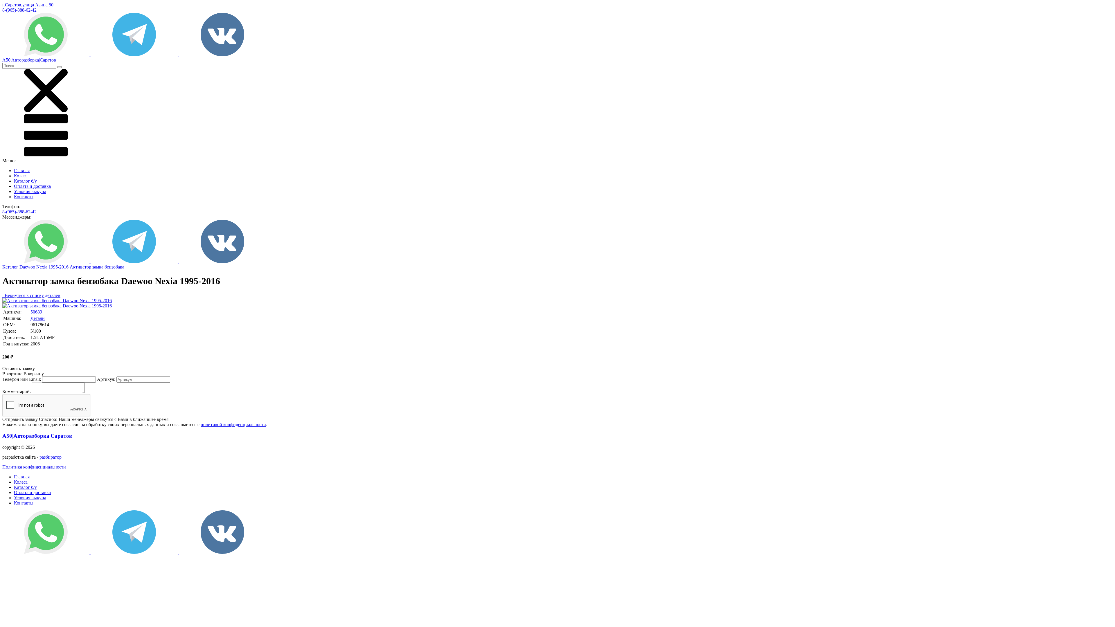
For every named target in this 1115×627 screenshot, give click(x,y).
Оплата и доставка (32, 186)
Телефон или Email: (21, 379)
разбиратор (50, 457)
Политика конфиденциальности (34, 466)
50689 (36, 311)
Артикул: (106, 379)
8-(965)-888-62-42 (19, 10)
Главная (22, 170)
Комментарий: (16, 391)
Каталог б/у (25, 181)
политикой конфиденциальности (233, 424)
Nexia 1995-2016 (53, 266)
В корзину (23, 373)
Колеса (21, 175)
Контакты (23, 196)
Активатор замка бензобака (97, 266)
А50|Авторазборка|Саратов (37, 436)
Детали (37, 318)
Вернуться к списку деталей (31, 295)
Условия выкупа (30, 191)
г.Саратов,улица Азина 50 (27, 4)
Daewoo (27, 266)
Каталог (10, 266)
